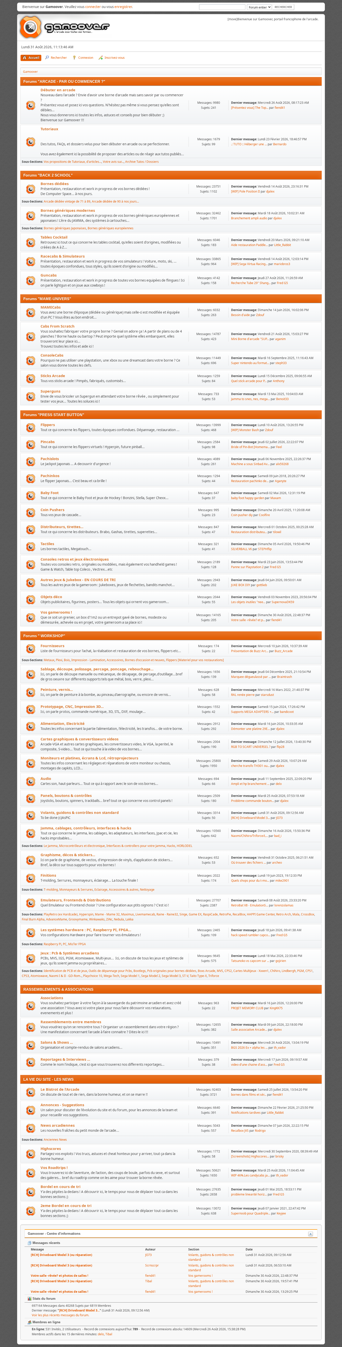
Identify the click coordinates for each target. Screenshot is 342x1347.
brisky (279, 1156)
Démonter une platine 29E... (250, 729)
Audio (46, 778)
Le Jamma (51, 846)
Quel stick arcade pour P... (249, 381)
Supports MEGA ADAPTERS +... (252, 712)
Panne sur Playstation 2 (247, 567)
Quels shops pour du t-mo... (250, 880)
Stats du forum (44, 1298)
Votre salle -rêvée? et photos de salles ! (59, 1275)
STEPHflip (265, 549)
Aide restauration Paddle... (249, 245)
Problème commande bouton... (252, 801)
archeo (277, 862)
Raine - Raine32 (167, 914)
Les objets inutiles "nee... (248, 602)
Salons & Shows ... (57, 1042)
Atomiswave (39, 976)
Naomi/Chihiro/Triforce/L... (249, 836)
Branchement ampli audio (249, 218)
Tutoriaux (49, 128)
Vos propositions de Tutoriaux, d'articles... (72, 162)
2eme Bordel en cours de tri (66, 1205)
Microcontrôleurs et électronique (82, 846)
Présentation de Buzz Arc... (249, 651)
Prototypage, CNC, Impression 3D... (72, 706)
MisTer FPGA (77, 944)
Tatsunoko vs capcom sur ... (250, 961)
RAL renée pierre (243, 695)
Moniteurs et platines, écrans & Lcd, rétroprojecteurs (89, 757)
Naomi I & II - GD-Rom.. (65, 976)
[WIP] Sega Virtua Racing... (249, 264)
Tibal (148, 1281)
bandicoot (287, 712)
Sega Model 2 (150, 976)
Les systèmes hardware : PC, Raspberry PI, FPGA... (86, 929)
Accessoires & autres (123, 889)
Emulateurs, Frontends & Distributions (76, 899)
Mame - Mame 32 (107, 914)
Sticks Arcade (53, 375)
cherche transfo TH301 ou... (250, 766)
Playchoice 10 (92, 976)
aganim (280, 339)
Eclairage (100, 889)
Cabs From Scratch (58, 326)
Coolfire (264, 515)
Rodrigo (260, 1130)
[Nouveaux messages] (30, 105)
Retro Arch (283, 914)
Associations (52, 997)
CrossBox (307, 914)
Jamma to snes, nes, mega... (250, 399)
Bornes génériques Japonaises (65, 228)
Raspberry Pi (52, 944)
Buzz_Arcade (284, 651)
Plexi (59, 660)
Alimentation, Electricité (63, 723)
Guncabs (49, 275)
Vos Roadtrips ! (54, 1167)
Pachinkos (50, 475)
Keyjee (281, 1213)
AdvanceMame (56, 919)
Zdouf (260, 315)
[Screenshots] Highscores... (250, 1156)
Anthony (278, 381)
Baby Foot (50, 492)
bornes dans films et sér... (248, 1094)
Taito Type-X (198, 976)
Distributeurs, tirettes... (62, 526)
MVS (220, 971)
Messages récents (46, 1243)
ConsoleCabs (52, 355)
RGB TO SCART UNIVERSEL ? (250, 747)
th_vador (280, 1047)
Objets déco (51, 596)
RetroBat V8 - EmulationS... (249, 905)
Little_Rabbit (282, 245)
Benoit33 (282, 399)
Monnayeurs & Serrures (76, 889)
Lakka (129, 919)
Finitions (48, 875)
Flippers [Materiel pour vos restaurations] (195, 660)
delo (279, 784)
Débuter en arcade (58, 89)
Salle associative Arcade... (249, 1029)
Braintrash (284, 677)
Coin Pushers (52, 509)
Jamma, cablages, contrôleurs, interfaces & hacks (86, 827)
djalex (270, 191)
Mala (295, 914)
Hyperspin (86, 914)
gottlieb (261, 585)
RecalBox (239, 914)
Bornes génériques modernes (68, 210)
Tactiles (47, 543)
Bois (67, 660)
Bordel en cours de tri (60, 1186)
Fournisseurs (52, 645)
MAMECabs (51, 307)
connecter (93, 7)
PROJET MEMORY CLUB (247, 1008)
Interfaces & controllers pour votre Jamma (135, 846)
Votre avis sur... (113, 162)
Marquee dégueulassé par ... (251, 677)
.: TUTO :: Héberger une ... (249, 144)
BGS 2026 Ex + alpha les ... (249, 1047)
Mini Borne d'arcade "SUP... (250, 339)
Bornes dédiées (55, 183)
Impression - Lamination (88, 660)
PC (65, 944)
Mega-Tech (111, 976)
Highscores (51, 1148)
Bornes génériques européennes (110, 228)
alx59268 (282, 464)
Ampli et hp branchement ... (250, 784)
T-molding (51, 889)
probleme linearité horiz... (249, 1194)
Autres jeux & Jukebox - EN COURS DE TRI (78, 579)
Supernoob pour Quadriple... (250, 1213)
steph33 (281, 363)
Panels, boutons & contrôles (66, 795)
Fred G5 (282, 283)
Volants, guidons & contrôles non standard (80, 812)
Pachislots (50, 458)
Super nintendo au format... (250, 363)
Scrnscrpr (152, 1265)
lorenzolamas (283, 905)
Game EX (195, 914)
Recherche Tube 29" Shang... (251, 283)
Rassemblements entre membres (71, 1021)
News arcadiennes (58, 1125)
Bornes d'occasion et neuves (144, 660)
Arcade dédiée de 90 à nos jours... (115, 201)
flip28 (280, 747)
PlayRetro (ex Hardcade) (61, 914)
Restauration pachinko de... (250, 481)
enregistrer (123, 7)
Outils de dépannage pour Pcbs (110, 971)
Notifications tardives (246, 1112)
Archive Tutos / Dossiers (142, 162)
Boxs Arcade (206, 971)
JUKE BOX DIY (241, 585)
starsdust (267, 695)
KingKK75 (276, 1008)
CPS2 (228, 971)
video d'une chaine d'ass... (249, 1064)
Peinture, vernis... (57, 689)
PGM (300, 971)
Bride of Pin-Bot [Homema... (250, 447)
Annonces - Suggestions (62, 1104)
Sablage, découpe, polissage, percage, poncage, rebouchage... (97, 668)
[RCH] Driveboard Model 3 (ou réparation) (61, 1255)
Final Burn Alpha (33, 919)
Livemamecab (145, 914)
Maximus (127, 914)
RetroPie (225, 914)
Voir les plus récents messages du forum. (60, 1315)
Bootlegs (139, 971)
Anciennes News (55, 1139)
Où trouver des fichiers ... (248, 862)
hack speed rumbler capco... (250, 935)
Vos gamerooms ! (56, 612)
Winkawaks (97, 919)
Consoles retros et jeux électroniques (75, 559)
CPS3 (25, 976)
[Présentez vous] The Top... (249, 108)
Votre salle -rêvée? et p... (248, 620)
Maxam (275, 498)
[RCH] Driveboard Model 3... (250, 818)
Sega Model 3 (171, 976)
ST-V (185, 976)
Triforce (213, 976)
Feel (279, 447)
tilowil (277, 532)
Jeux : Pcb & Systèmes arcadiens (70, 952)
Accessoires (115, 660)
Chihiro (275, 971)
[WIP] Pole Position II (245, 191)
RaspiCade (210, 914)
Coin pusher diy (242, 515)
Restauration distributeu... (249, 532)
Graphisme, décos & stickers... (68, 854)
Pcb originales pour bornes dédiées (171, 971)
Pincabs (48, 441)
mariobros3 (282, 264)
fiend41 (280, 108)
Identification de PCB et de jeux (65, 971)
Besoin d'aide (240, 315)
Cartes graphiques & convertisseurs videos (79, 738)
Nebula (119, 919)
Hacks (171, 846)
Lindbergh (289, 971)
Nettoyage (147, 889)
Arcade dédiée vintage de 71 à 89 (67, 201)
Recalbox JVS (240, 1130)
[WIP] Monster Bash (245, 430)
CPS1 (309, 971)
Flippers (48, 424)
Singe (183, 914)
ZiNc (109, 919)
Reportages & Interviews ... (65, 1059)
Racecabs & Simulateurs (63, 256)
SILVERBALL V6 (241, 549)
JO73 (279, 818)
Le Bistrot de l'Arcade (60, 1089)
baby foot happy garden (247, 498)
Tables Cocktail (54, 237)
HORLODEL (184, 846)
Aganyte (280, 481)
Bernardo (279, 144)
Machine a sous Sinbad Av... (250, 464)
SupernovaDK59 (283, 602)
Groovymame (78, 919)
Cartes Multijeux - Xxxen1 (251, 971)
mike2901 (282, 880)
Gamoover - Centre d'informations (54, 1233)
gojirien (280, 961)
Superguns (50, 391)
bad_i (277, 836)
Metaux (49, 660)
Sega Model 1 (130, 976)
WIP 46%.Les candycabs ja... (250, 1175)
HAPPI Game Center (261, 914)
